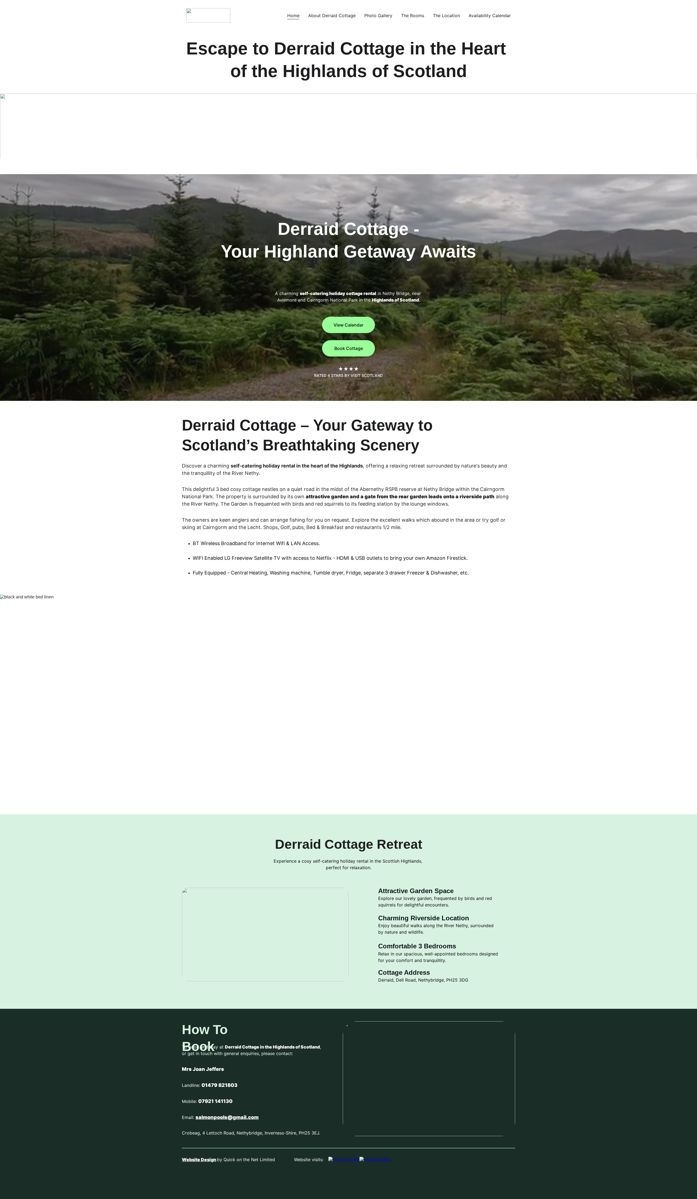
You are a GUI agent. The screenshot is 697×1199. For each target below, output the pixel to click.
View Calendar (348, 325)
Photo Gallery (378, 15)
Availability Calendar (490, 15)
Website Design (199, 1159)
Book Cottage (348, 348)
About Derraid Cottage (332, 15)
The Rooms (412, 15)
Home (293, 15)
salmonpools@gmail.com (227, 1117)
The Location (446, 15)
